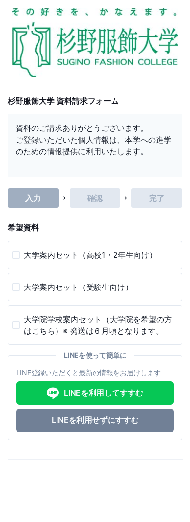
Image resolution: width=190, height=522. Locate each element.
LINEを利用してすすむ (103, 392)
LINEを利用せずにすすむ (95, 420)
